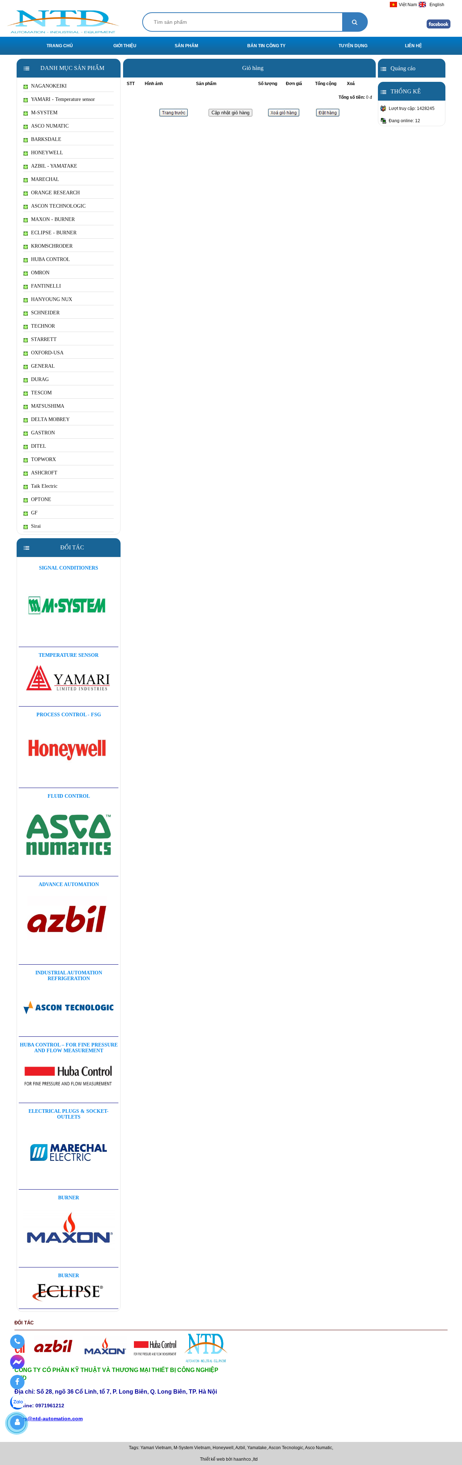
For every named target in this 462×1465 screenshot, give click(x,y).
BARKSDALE (46, 139)
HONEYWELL (47, 152)
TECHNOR (43, 326)
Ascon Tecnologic (286, 1447)
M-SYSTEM (44, 112)
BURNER (68, 1197)
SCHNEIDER (45, 312)
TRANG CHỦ (60, 45)
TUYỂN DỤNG (353, 45)
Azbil (240, 1447)
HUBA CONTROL (50, 259)
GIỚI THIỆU (124, 45)
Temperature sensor (69, 655)
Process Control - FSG (68, 714)
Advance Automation (69, 884)
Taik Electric (44, 486)
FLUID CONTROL (69, 796)
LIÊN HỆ (413, 45)
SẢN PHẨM (186, 45)
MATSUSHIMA (47, 406)
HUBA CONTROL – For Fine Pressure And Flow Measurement (69, 1047)
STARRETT (44, 339)
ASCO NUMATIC (50, 126)
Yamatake (257, 1447)
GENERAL (43, 366)
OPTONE (41, 499)
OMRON (40, 272)
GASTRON (43, 432)
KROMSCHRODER (52, 246)
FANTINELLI (46, 286)
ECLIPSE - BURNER (54, 232)
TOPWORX (43, 459)
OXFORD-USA (47, 352)
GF (34, 512)
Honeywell (223, 1447)
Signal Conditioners (68, 568)
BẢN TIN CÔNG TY (266, 45)
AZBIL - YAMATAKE (54, 166)
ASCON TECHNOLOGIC (58, 206)
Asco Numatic (318, 1447)
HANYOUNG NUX (51, 299)
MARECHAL (45, 179)
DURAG (40, 379)
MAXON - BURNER (53, 219)
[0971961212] (17, 1342)
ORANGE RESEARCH (55, 192)
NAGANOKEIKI (49, 86)
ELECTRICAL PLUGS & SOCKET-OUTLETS (69, 1114)
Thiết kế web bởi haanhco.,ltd (229, 1459)
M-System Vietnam (192, 1447)
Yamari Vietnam (155, 1447)
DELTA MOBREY (50, 419)
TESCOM (41, 392)
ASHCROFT (44, 472)
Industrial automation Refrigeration (68, 975)
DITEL (38, 446)
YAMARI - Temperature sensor (63, 99)
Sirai (36, 526)
